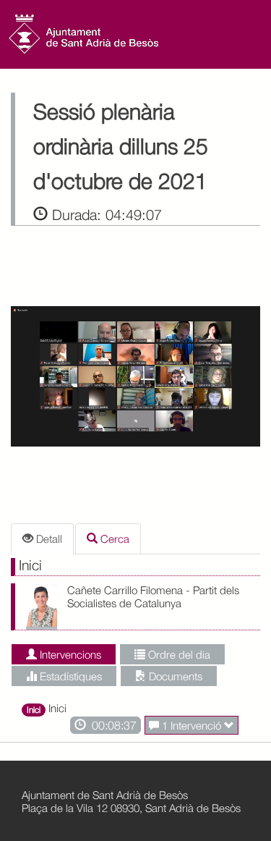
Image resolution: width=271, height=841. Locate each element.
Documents (174, 675)
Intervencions (69, 654)
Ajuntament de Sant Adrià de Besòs (105, 794)
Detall (47, 538)
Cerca (113, 538)
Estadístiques (69, 675)
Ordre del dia (177, 654)
